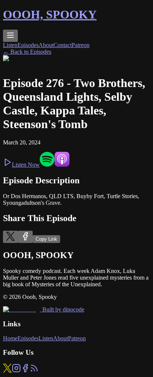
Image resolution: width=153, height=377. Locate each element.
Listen (10, 45)
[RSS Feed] (34, 370)
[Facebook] (25, 370)
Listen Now (26, 164)
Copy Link (46, 239)
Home (10, 338)
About (46, 45)
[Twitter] (7, 370)
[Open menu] (10, 36)
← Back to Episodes (27, 52)
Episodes (28, 45)
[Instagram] (16, 370)
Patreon (80, 45)
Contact (62, 45)
